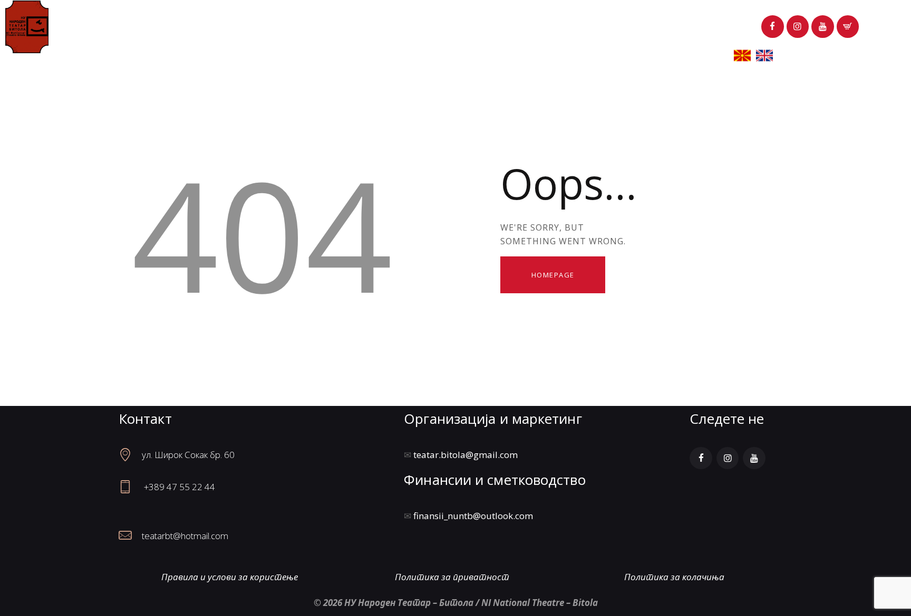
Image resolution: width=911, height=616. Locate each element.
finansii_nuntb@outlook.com (473, 516)
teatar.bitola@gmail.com (465, 455)
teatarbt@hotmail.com (185, 536)
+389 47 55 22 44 (179, 487)
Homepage (553, 275)
